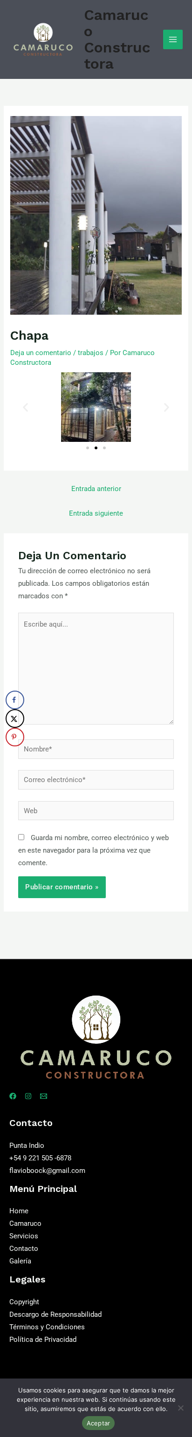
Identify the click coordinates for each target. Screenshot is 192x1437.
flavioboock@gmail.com (47, 1170)
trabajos (90, 353)
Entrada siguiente (96, 513)
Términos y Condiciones (47, 1327)
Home (18, 1211)
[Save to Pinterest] (15, 737)
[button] (25, 407)
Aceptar (98, 1423)
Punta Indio (26, 1145)
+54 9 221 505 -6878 (40, 1158)
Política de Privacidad (42, 1339)
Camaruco (25, 1223)
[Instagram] (28, 1096)
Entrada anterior (96, 489)
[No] (180, 1407)
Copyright (24, 1302)
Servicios (23, 1236)
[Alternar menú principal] (173, 39)
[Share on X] (15, 718)
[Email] (43, 1096)
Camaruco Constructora (117, 39)
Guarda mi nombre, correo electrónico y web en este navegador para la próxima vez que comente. (93, 850)
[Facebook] (12, 1096)
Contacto (23, 1248)
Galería (20, 1261)
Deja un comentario (40, 353)
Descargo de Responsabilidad (55, 1314)
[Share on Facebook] (15, 700)
